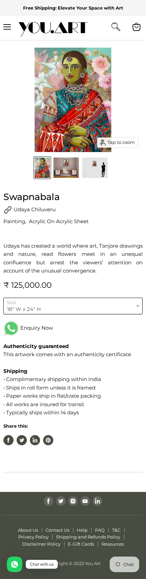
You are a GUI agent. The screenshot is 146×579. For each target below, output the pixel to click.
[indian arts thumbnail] (42, 168)
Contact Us (57, 530)
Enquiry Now (36, 328)
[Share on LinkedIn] (35, 440)
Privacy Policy (33, 537)
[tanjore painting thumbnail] (66, 168)
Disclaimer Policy (41, 544)
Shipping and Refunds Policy (88, 537)
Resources (113, 544)
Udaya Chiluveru (34, 209)
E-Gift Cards (81, 544)
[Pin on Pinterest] (48, 440)
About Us (28, 530)
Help (82, 530)
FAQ (100, 530)
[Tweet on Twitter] (22, 440)
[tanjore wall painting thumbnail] (94, 168)
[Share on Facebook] (8, 440)
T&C (116, 530)
